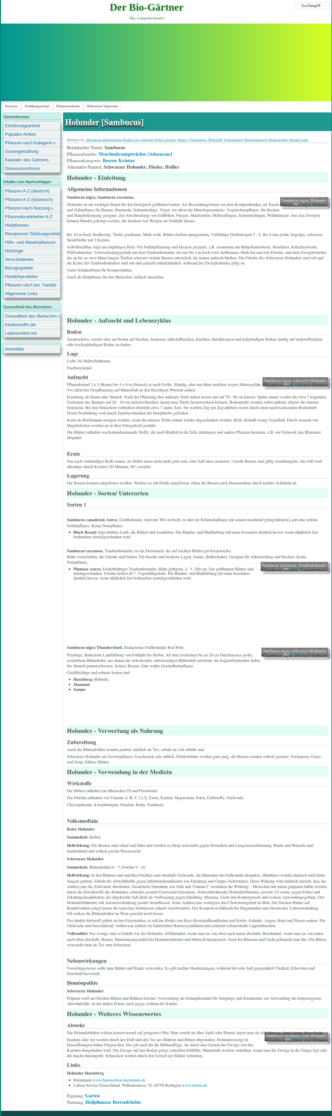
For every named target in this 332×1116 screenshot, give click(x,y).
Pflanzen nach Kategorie (28, 142)
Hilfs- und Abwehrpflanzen (30, 242)
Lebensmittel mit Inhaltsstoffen (21, 334)
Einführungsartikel (37, 106)
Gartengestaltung (21, 151)
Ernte (158, 139)
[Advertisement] (166, 62)
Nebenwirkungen (256, 139)
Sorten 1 (183, 139)
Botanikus (306, 204)
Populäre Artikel (20, 134)
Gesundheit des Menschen (31, 316)
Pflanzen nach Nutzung (27, 208)
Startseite (11, 106)
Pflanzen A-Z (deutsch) (27, 191)
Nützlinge (14, 250)
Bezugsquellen (19, 268)
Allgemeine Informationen (104, 139)
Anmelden (14, 349)
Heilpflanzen (98, 1101)
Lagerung (170, 139)
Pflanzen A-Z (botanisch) (29, 199)
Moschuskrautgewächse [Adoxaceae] (135, 153)
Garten (92, 1095)
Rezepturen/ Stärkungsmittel (32, 233)
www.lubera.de (194, 1085)
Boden (128, 139)
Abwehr (294, 139)
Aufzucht (147, 139)
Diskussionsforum (68, 106)
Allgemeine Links (21, 293)
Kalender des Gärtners (27, 160)
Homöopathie (278, 139)
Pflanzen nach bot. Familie (30, 285)
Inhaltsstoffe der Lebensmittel (20, 325)
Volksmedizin (233, 139)
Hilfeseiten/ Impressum (102, 106)
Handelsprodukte (21, 276)
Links (304, 139)
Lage (136, 139)
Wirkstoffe (215, 139)
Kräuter (127, 160)
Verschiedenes (19, 259)
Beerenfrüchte (127, 1101)
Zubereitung (198, 139)
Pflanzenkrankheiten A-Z (28, 216)
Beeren (110, 160)
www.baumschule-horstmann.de (119, 1080)
